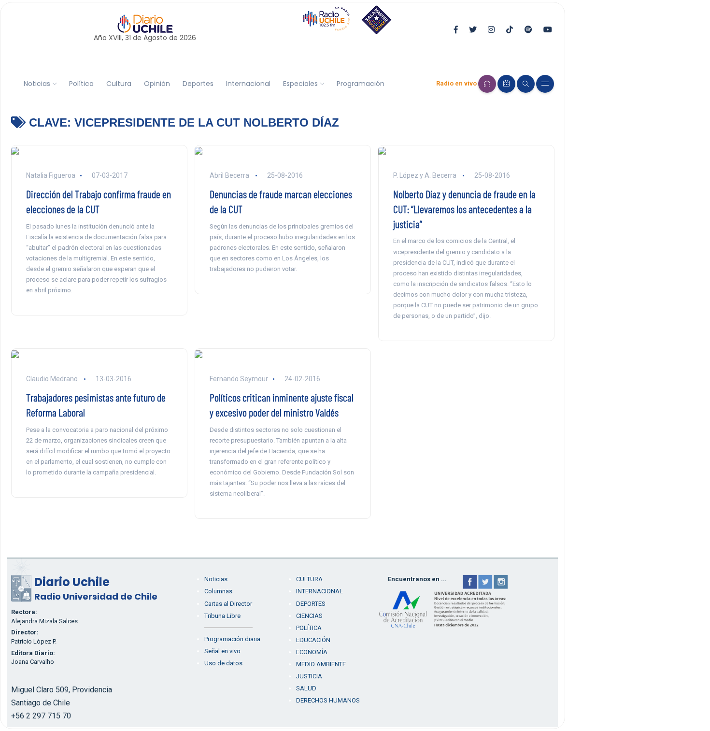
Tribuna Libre (222, 615)
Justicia (309, 676)
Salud (306, 688)
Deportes (198, 83)
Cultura (118, 83)
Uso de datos (223, 663)
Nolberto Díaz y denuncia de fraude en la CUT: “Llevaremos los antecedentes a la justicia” (464, 208)
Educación (313, 640)
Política (81, 83)
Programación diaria (232, 639)
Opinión (157, 83)
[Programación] (506, 84)
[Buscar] (526, 84)
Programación (360, 83)
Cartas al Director (228, 603)
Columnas (218, 591)
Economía (311, 652)
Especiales (300, 83)
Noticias (37, 83)
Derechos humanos (328, 700)
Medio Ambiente (321, 664)
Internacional (248, 83)
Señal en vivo (222, 651)
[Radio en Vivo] (487, 84)
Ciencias (309, 615)
